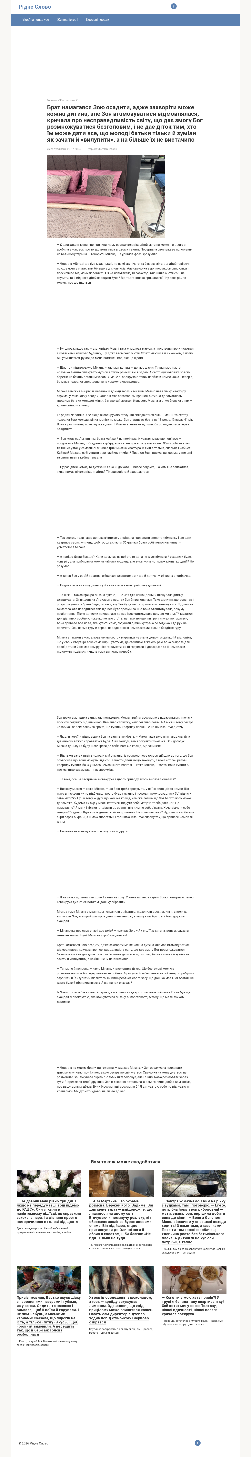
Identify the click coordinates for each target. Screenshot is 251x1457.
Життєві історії (67, 20)
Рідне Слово (35, 7)
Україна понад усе (36, 20)
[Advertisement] (125, 59)
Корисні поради (97, 20)
